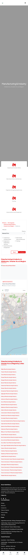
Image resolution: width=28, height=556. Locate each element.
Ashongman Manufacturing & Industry (9, 464)
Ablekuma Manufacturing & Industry (9, 407)
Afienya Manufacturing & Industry (9, 396)
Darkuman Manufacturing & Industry (9, 429)
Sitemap (3, 514)
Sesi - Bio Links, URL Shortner (8, 548)
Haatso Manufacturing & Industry (8, 448)
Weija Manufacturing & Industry (8, 369)
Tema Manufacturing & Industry (8, 374)
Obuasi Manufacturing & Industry (8, 377)
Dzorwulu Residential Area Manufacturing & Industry (13, 421)
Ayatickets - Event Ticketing (7, 540)
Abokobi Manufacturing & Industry (9, 404)
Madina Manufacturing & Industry (8, 475)
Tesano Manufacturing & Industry (8, 371)
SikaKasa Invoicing (5, 551)
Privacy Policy (4, 512)
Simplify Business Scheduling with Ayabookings (12, 529)
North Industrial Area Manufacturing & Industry (11, 437)
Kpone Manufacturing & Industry (8, 382)
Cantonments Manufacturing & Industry (10, 412)
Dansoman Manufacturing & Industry (9, 385)
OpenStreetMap (18, 354)
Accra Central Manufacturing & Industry (10, 440)
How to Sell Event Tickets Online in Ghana (10, 526)
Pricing (2, 503)
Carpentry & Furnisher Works (7, 238)
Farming (18, 241)
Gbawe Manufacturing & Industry (8, 388)
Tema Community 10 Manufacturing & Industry (11, 472)
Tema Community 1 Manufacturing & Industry (11, 470)
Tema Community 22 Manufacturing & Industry (12, 467)
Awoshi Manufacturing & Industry (8, 434)
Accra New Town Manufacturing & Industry (11, 442)
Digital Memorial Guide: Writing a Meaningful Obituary (13, 520)
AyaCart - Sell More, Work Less (8, 546)
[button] (14, 322)
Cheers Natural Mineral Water (8, 283)
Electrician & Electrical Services (20, 238)
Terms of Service (5, 510)
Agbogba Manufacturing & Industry (9, 393)
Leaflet (12, 354)
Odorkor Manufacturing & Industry (9, 450)
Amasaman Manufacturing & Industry (9, 391)
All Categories (11, 222)
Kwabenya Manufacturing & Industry (9, 453)
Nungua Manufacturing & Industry (8, 380)
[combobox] (13, 233)
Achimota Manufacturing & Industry (9, 399)
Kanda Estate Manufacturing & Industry (10, 415)
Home (4, 222)
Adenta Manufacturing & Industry (8, 410)
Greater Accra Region (9, 226)
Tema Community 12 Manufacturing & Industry (11, 461)
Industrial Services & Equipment (8, 246)
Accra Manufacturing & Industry (8, 401)
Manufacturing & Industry (10, 224)
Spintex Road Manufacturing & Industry (10, 426)
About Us (3, 505)
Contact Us (3, 507)
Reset (14, 252)
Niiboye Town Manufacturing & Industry (10, 431)
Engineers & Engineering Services (6, 242)
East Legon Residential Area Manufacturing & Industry (13, 445)
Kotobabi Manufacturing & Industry (9, 418)
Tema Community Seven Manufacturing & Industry (12, 459)
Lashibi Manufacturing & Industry (8, 456)
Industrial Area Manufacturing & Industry (10, 423)
